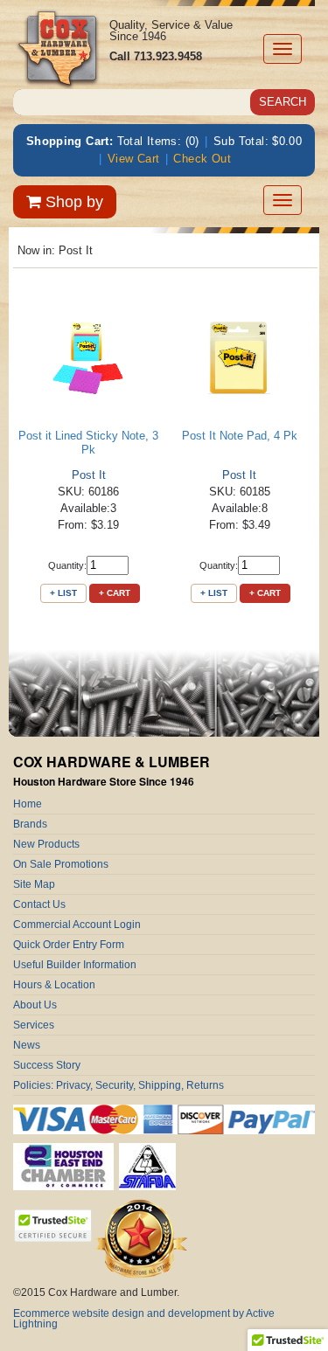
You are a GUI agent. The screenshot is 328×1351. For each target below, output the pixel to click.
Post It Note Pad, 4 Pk (239, 435)
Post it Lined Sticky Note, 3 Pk (88, 442)
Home (27, 804)
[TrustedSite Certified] (52, 1225)
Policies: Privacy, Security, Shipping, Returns (118, 1085)
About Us (35, 1005)
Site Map (34, 884)
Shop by (72, 202)
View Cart (134, 158)
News (26, 1045)
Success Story (46, 1065)
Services (33, 1025)
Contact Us (39, 904)
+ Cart (114, 593)
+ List (63, 593)
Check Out (202, 158)
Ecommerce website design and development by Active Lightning (144, 1318)
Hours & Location (54, 985)
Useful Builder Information (74, 965)
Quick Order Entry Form (68, 945)
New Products (46, 844)
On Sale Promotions (60, 864)
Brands (30, 824)
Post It (89, 475)
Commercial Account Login (77, 924)
